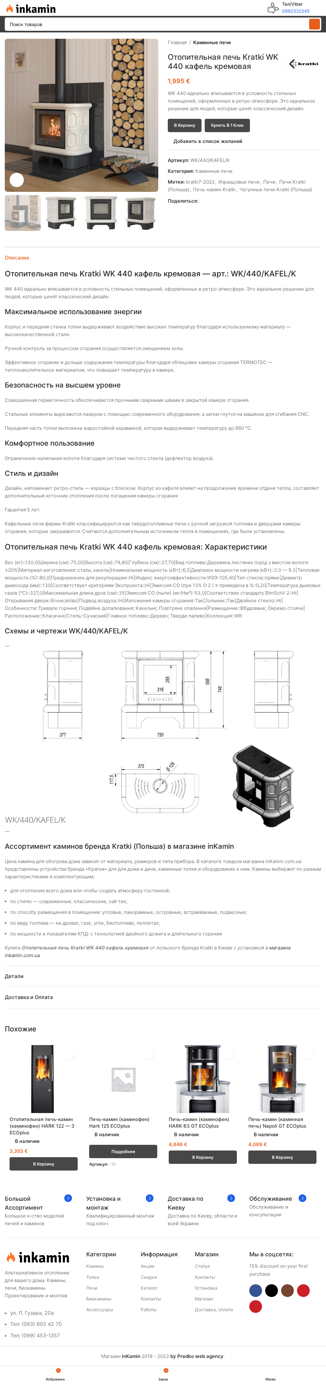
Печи (269, 182)
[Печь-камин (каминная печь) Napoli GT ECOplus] (282, 1079)
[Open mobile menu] (318, 8)
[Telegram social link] (231, 201)
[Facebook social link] (202, 201)
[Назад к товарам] (310, 42)
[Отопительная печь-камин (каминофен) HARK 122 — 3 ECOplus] (44, 1079)
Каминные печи (212, 42)
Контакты (151, 1298)
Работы (149, 1309)
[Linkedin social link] (224, 201)
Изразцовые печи (238, 182)
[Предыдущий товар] (302, 42)
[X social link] (209, 201)
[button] (11, 115)
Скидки (149, 1277)
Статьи (202, 1266)
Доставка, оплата (214, 1309)
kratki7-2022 (200, 182)
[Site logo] (30, 7)
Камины (95, 1266)
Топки (92, 1277)
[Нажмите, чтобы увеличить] (17, 180)
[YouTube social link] (303, 1290)
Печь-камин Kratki (214, 189)
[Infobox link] (289, 8)
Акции (147, 1266)
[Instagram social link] (287, 1290)
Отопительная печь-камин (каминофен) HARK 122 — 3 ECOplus (42, 1126)
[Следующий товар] (317, 42)
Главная (177, 42)
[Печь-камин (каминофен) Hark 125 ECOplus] (123, 1079)
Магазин (204, 1298)
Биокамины (98, 1298)
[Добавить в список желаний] (68, 1053)
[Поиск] (314, 24)
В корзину (184, 125)
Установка (206, 1288)
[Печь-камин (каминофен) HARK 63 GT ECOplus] (203, 1079)
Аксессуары (99, 1309)
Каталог (149, 1288)
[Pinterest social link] (216, 201)
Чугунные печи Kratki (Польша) (275, 189)
